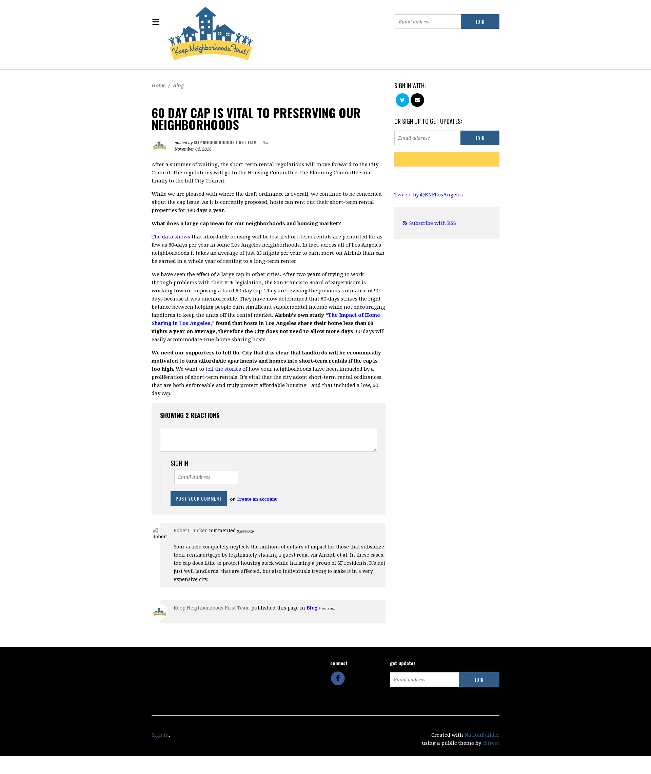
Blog (178, 85)
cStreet (490, 743)
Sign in (160, 735)
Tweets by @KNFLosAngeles (428, 195)
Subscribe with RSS (432, 223)
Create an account (256, 499)
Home (158, 85)
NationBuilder (482, 735)
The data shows (171, 237)
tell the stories (223, 369)
